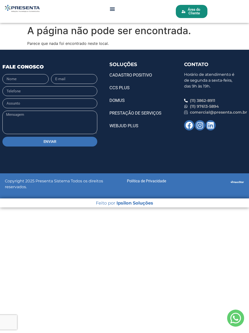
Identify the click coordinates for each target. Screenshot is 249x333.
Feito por (124, 203)
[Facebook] (189, 125)
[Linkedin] (210, 125)
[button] (112, 9)
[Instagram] (200, 125)
